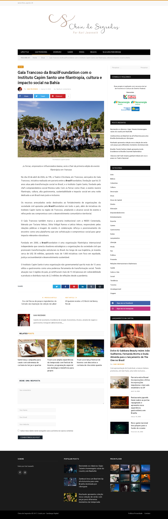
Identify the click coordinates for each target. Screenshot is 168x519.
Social (112, 276)
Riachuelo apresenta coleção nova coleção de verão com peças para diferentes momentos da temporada (91, 498)
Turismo (113, 285)
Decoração (114, 191)
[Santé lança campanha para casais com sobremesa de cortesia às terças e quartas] (31, 348)
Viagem (113, 293)
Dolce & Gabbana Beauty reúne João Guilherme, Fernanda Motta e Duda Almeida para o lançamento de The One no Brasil (130, 355)
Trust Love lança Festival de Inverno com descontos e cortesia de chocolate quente (89, 362)
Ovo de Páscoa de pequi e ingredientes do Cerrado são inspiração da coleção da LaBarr (39, 303)
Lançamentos (115, 238)
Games (112, 225)
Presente (113, 259)
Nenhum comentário (63, 89)
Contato (147, 513)
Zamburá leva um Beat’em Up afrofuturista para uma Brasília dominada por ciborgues (91, 483)
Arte (112, 174)
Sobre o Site (114, 272)
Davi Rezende (32, 89)
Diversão (57, 52)
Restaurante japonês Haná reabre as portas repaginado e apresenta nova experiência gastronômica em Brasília (140, 405)
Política (113, 255)
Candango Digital (52, 513)
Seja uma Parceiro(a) (112, 52)
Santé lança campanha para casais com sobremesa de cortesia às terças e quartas (29, 362)
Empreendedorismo (117, 213)
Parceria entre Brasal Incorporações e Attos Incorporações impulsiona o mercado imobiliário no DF (140, 382)
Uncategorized (115, 289)
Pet (111, 251)
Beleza (93, 52)
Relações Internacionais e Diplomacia (123, 263)
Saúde (70, 52)
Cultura (112, 187)
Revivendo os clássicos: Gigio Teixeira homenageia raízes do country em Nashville (91, 469)
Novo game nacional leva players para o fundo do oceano (139, 426)
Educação (113, 208)
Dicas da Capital (116, 200)
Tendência (114, 280)
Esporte (113, 221)
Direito (112, 204)
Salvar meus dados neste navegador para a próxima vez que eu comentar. (46, 431)
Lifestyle (25, 52)
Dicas (21, 66)
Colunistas (114, 183)
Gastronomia (41, 52)
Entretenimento (116, 217)
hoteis (112, 234)
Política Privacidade (135, 513)
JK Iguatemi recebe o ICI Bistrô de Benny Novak (81, 303)
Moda (81, 52)
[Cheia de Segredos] (84, 27)
